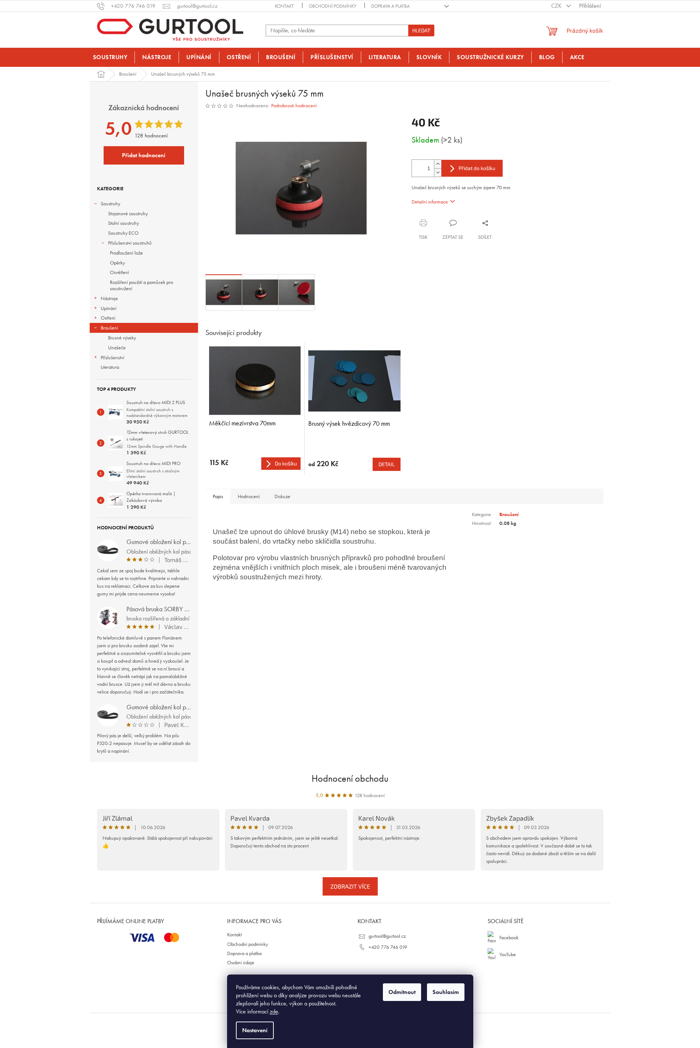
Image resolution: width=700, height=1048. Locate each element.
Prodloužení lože (126, 252)
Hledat (421, 30)
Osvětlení (119, 272)
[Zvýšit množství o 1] (437, 164)
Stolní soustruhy (123, 223)
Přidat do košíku (477, 168)
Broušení (109, 327)
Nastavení (255, 1030)
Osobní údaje (240, 962)
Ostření (108, 317)
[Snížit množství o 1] (437, 172)
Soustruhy (110, 203)
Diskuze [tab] (282, 496)
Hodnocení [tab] (249, 496)
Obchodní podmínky (332, 6)
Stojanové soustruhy (128, 213)
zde (274, 1011)
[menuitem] (110, 57)
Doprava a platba (390, 6)
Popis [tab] (218, 496)
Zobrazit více (350, 886)
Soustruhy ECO (123, 233)
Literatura (110, 367)
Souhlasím (445, 992)
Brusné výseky (122, 337)
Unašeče (117, 347)
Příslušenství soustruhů (130, 243)
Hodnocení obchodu (350, 778)
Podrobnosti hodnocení (294, 105)
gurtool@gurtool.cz (387, 936)
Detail (386, 464)
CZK (557, 6)
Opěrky (117, 262)
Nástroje (109, 298)
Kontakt (284, 6)
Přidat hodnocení (143, 155)
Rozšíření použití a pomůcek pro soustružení (141, 285)
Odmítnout (402, 992)
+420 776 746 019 (388, 947)
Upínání (108, 308)
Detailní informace (430, 201)
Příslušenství (112, 357)
